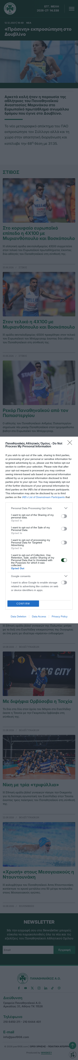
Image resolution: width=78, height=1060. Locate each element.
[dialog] (39, 530)
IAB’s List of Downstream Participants (43, 497)
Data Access (39, 616)
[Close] (70, 443)
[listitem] (39, 508)
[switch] (64, 516)
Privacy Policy (59, 616)
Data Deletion (18, 616)
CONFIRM (23, 603)
